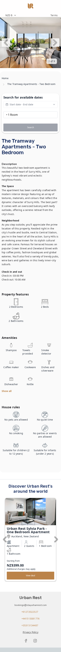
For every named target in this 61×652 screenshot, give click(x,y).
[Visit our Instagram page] (35, 640)
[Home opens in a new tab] (30, 6)
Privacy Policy (30, 632)
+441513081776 (31, 618)
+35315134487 (30, 625)
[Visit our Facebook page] (26, 640)
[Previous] (6, 42)
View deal (30, 575)
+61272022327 (30, 611)
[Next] (55, 42)
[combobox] (26, 15)
